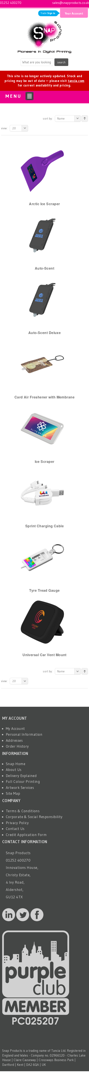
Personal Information (24, 734)
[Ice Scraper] (42, 428)
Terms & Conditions (23, 811)
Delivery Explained (21, 775)
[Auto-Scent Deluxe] (42, 299)
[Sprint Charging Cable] (42, 493)
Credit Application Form (26, 834)
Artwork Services (20, 787)
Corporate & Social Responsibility (34, 816)
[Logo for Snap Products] (44, 36)
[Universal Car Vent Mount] (42, 622)
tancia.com (76, 81)
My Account (15, 728)
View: (4, 128)
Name (61, 118)
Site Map (13, 793)
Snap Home (15, 763)
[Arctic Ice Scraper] (42, 171)
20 (14, 128)
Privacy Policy (17, 822)
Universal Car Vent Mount (44, 654)
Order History (17, 746)
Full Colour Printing (23, 781)
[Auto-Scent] (42, 235)
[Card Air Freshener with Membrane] (42, 364)
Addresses (14, 740)
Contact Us (15, 828)
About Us (14, 769)
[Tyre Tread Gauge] (42, 557)
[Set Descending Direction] (84, 118)
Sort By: (48, 118)
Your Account (74, 13)
